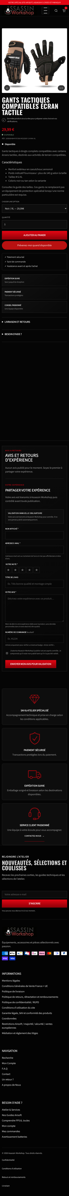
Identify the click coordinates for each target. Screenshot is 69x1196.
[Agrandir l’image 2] (34, 60)
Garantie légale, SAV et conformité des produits (27, 1013)
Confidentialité (8, 1160)
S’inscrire (34, 903)
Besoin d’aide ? (13, 334)
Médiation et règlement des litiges (20, 1033)
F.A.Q (5, 1068)
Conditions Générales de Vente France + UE (25, 986)
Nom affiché (11, 529)
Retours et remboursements (13, 1177)
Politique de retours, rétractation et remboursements (30, 997)
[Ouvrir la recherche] (56, 10)
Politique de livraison (13, 991)
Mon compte (8, 1126)
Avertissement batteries (14, 1136)
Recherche (7, 1057)
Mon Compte (9, 1063)
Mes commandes (11, 1131)
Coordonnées (9, 1018)
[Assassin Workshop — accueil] (20, 932)
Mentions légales (11, 980)
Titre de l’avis (11, 577)
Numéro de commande (19, 632)
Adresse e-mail (13, 543)
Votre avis (10, 592)
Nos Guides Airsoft (12, 1115)
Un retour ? (8, 1079)
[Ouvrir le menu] (45, 10)
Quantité (6, 217)
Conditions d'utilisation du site (18, 1007)
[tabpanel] (34, 60)
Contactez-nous (34, 836)
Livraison (6, 1185)
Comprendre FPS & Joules (16, 1120)
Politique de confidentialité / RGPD (20, 1002)
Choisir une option (10, 201)
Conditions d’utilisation (12, 1168)
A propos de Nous (11, 1085)
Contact (6, 1074)
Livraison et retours (17, 322)
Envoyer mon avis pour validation (30, 664)
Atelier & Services (11, 1109)
